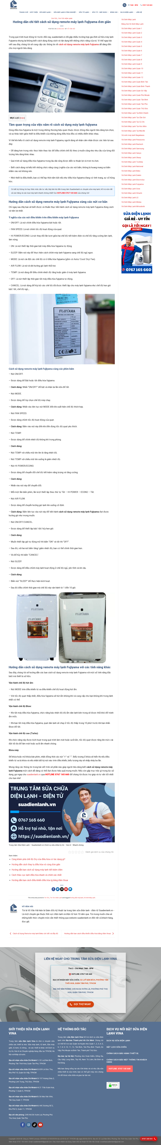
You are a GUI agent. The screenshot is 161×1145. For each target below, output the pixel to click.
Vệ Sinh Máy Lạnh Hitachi (131, 193)
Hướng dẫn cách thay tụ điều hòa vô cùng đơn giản (36, 864)
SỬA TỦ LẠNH (84, 12)
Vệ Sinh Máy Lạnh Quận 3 (131, 37)
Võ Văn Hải (71, 29)
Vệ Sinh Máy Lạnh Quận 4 (131, 42)
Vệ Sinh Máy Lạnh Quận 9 (131, 64)
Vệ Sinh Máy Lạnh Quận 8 (131, 60)
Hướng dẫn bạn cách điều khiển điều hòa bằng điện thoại (87, 933)
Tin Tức (54, 18)
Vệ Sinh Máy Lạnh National (132, 166)
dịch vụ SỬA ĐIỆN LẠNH (118, 1040)
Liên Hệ (139, 12)
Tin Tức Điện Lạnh (65, 18)
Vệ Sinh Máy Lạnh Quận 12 (132, 77)
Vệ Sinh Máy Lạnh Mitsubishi (133, 206)
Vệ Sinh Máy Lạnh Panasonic (133, 140)
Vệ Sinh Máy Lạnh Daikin (131, 175)
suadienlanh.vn (34, 774)
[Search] (124, 5)
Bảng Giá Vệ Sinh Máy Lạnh (132, 24)
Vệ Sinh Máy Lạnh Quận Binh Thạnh (135, 86)
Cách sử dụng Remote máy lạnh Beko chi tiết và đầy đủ (35, 933)
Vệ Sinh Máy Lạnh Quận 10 (132, 68)
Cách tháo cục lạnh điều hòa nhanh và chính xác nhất (37, 875)
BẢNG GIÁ (113, 12)
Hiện (22, 118)
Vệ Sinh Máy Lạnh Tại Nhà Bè (133, 131)
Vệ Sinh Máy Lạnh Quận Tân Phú (134, 104)
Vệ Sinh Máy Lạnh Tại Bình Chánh (134, 113)
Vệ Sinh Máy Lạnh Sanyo (131, 153)
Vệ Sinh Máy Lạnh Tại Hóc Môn (134, 126)
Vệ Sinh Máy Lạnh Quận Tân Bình (134, 100)
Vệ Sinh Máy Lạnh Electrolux (132, 180)
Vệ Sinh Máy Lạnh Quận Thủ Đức (134, 108)
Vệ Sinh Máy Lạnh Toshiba (132, 162)
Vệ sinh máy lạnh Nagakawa (132, 135)
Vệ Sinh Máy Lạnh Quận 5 (131, 46)
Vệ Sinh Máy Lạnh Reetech (132, 144)
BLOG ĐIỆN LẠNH (126, 12)
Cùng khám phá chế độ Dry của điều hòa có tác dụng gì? (38, 859)
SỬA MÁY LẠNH (45, 12)
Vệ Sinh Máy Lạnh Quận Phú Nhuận (135, 95)
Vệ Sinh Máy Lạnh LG (129, 197)
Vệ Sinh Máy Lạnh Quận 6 (131, 51)
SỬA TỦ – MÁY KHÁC (99, 12)
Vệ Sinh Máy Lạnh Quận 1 (131, 28)
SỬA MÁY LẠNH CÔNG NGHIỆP (65, 12)
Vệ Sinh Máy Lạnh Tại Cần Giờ (133, 117)
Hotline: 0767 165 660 (119, 1069)
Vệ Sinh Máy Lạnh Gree (130, 189)
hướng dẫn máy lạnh (76, 897)
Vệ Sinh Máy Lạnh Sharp (131, 157)
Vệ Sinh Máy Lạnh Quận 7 (131, 55)
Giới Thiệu (34, 12)
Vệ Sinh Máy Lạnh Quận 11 (132, 73)
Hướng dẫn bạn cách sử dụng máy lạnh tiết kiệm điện (37, 869)
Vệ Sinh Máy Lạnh (89, 897)
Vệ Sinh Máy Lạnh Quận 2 (131, 33)
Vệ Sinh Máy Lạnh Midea (131, 202)
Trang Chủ (23, 12)
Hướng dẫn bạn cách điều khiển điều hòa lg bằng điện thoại (40, 880)
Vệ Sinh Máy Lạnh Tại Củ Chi (132, 122)
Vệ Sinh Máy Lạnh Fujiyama (132, 184)
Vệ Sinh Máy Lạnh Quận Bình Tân (134, 82)
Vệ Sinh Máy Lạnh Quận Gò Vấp (134, 91)
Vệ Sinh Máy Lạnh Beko (130, 171)
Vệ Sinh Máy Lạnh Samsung (132, 148)
